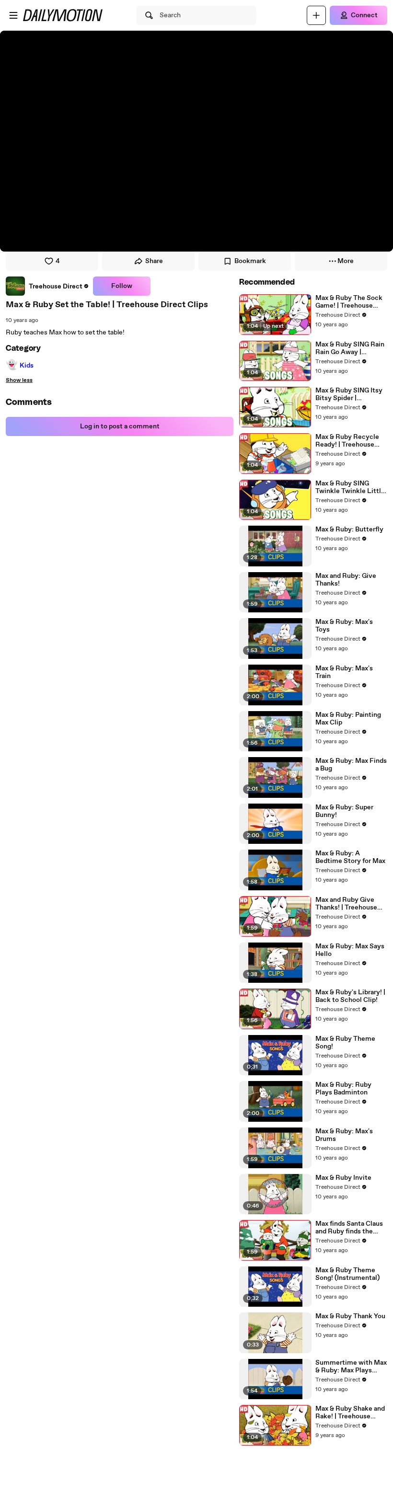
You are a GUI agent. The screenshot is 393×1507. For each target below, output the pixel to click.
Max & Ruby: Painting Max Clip (348, 718)
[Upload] (316, 15)
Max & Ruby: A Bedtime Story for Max (350, 857)
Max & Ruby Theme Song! (345, 1042)
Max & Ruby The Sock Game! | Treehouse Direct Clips (348, 302)
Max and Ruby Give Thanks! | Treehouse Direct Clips (346, 903)
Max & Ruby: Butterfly (349, 529)
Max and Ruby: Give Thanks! (345, 579)
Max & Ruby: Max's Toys (344, 625)
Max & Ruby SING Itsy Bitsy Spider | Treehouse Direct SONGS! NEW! (348, 394)
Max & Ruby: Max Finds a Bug (351, 764)
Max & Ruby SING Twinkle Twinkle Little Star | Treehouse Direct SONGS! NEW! (351, 487)
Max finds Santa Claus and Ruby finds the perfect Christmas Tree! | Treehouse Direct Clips (349, 1227)
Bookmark (250, 261)
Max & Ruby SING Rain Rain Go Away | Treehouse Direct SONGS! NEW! (349, 348)
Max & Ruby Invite (343, 1178)
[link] (47, 286)
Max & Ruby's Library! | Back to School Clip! (350, 996)
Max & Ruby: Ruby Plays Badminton (343, 1088)
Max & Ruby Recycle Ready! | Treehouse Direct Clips (347, 441)
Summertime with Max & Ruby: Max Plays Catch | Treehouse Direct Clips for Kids (351, 1366)
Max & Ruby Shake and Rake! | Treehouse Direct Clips (350, 1412)
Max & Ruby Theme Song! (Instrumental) (347, 1274)
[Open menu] (13, 15)
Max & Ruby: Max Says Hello (349, 950)
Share (154, 261)
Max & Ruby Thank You (350, 1316)
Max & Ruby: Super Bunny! (344, 811)
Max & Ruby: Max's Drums (344, 1135)
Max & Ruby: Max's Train (344, 672)
